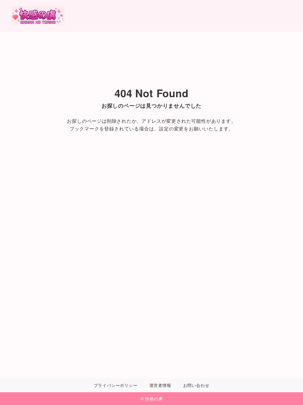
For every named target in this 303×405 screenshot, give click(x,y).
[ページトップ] (289, 391)
